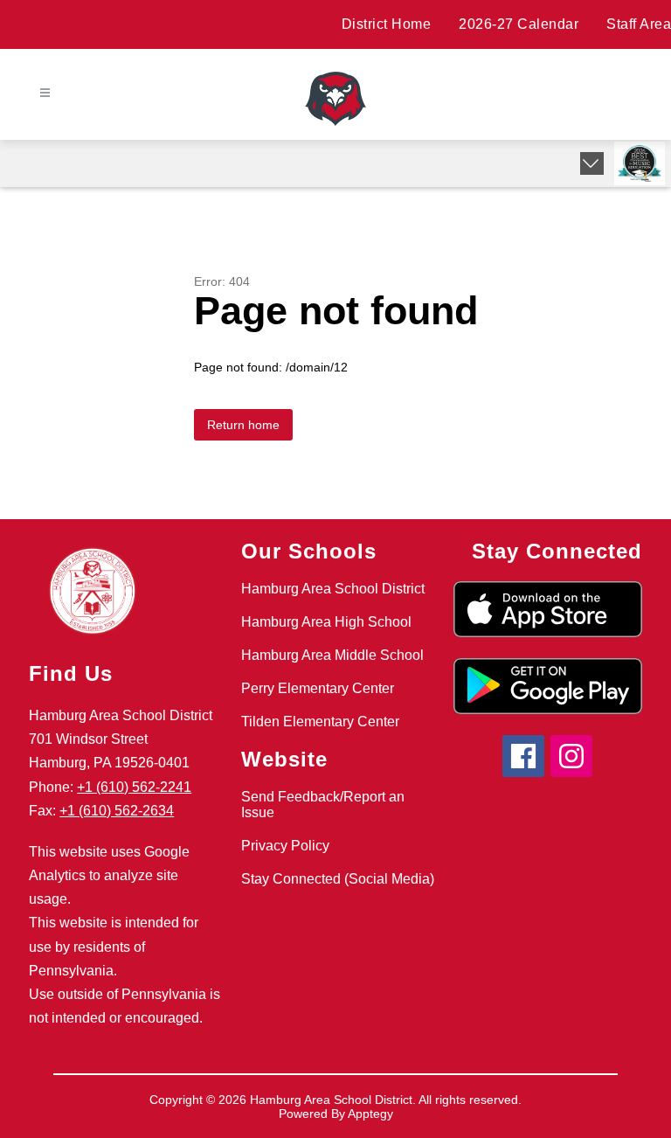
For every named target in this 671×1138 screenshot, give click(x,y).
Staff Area (638, 24)
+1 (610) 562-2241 (134, 787)
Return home (243, 425)
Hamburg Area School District (333, 588)
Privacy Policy (285, 845)
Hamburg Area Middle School (332, 655)
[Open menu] (45, 93)
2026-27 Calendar (518, 24)
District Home (387, 24)
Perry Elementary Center (317, 688)
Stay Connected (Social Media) (337, 878)
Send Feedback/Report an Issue (323, 804)
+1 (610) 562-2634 (116, 810)
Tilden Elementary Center (320, 721)
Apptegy (370, 1114)
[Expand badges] (592, 163)
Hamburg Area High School (326, 621)
